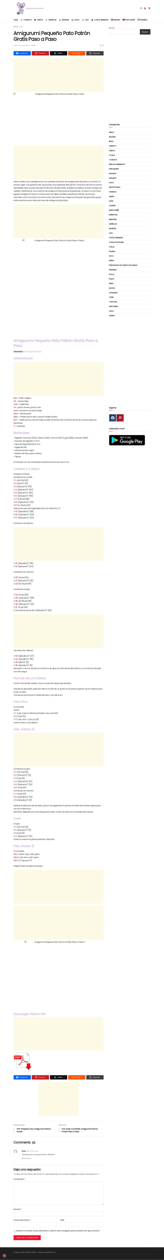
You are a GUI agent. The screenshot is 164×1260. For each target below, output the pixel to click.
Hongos (112, 192)
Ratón (112, 288)
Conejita (28, 20)
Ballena (112, 137)
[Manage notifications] (4, 1256)
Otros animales (101, 20)
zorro (112, 315)
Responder (27, 1158)
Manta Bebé (114, 210)
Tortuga (113, 302)
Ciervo (40, 20)
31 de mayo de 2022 (21, 45)
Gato (77, 20)
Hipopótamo (114, 187)
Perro (111, 260)
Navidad (65, 20)
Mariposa (113, 215)
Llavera (112, 205)
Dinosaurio (114, 169)
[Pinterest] (120, 417)
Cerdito (112, 146)
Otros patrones (116, 242)
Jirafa (111, 196)
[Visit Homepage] (29, 8)
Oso (87, 20)
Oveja (111, 247)
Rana (111, 283)
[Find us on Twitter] (149, 8)
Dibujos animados (117, 164)
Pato (21, 27)
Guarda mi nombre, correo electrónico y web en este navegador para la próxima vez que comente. (58, 1231)
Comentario (19, 1179)
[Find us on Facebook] (141, 8)
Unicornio (113, 306)
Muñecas (52, 20)
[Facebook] (112, 417)
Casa (16, 20)
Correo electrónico (22, 1220)
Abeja (111, 132)
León (111, 201)
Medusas (113, 219)
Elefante (112, 173)
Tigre (111, 297)
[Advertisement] (59, 75)
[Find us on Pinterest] (145, 8)
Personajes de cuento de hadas (123, 265)
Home (16, 27)
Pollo (111, 274)
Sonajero (113, 293)
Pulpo (111, 279)
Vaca (111, 311)
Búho (111, 141)
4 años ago (33, 1151)
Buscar (112, 28)
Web (62, 1220)
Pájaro (112, 251)
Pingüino (113, 270)
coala (112, 155)
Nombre (18, 1209)
